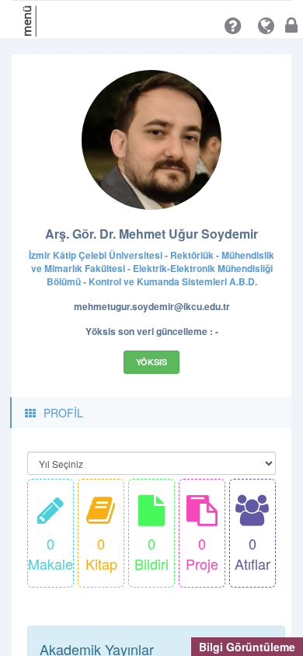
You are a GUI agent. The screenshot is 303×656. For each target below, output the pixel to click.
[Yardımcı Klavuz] (232, 25)
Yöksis (151, 362)
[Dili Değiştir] (266, 25)
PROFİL (63, 412)
